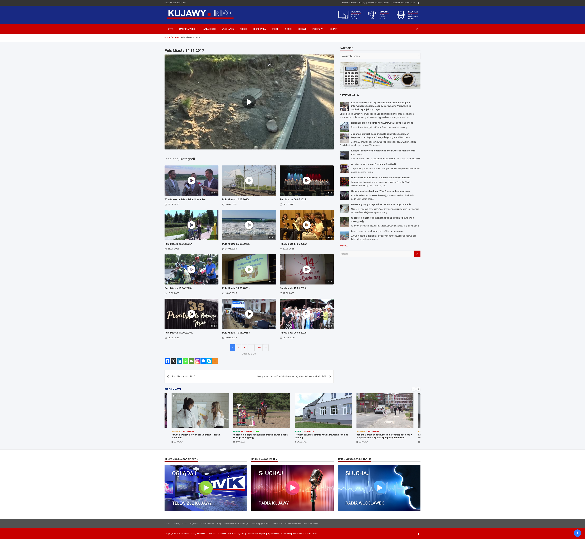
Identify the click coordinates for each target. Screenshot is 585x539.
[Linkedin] (179, 361)
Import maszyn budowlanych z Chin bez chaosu (377, 231)
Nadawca (277, 523)
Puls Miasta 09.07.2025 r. (294, 199)
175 (258, 347)
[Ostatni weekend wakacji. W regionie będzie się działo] (344, 195)
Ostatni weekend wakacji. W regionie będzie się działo (380, 191)
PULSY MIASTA (173, 389)
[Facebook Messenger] (203, 361)
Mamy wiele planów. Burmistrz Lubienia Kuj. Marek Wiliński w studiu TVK (291, 376)
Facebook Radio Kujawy (378, 2)
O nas (167, 523)
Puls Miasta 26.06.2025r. (178, 243)
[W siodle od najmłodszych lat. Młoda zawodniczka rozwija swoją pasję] (344, 222)
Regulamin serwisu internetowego (232, 523)
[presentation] (414, 389)
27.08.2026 (179, 441)
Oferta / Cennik (180, 523)
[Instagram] (197, 361)
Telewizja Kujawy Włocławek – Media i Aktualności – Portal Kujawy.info (212, 533)
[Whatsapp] (185, 361)
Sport (275, 29)
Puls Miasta (185, 431)
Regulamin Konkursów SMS (202, 523)
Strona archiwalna (293, 523)
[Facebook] (418, 2)
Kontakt (333, 29)
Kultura (288, 29)
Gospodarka (259, 29)
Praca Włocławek (312, 523)
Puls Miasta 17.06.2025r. (293, 243)
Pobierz (316, 29)
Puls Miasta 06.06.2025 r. (294, 332)
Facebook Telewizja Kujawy (353, 2)
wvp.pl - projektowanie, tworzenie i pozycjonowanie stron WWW (288, 533)
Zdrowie (302, 29)
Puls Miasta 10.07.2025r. (236, 199)
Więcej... (344, 245)
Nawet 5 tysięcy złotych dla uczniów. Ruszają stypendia (381, 204)
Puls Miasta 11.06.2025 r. (179, 332)
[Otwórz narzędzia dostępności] (577, 533)
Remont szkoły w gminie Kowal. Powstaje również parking (382, 123)
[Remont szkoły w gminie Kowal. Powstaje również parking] (344, 127)
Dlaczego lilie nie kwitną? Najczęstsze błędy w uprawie (380, 177)
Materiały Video (187, 29)
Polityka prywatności (261, 523)
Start (170, 29)
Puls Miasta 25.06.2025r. (236, 243)
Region (243, 29)
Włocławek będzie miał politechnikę (185, 199)
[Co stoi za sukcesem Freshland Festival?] (344, 168)
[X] (173, 361)
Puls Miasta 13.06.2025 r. (236, 288)
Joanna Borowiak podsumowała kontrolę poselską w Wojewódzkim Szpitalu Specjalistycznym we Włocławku (323, 437)
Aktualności (210, 29)
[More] (215, 361)
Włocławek (228, 29)
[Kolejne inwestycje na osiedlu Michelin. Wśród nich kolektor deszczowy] (344, 155)
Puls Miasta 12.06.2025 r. (294, 288)
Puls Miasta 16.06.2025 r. (179, 288)
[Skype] (209, 361)
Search (417, 253)
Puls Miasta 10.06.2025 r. (236, 332)
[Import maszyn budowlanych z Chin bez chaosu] (344, 235)
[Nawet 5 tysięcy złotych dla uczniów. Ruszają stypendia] (344, 208)
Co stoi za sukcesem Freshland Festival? (373, 164)
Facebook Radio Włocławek (403, 2)
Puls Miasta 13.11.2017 (183, 376)
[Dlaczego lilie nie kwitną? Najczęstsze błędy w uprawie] (344, 181)
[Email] (191, 361)
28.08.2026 (240, 441)
